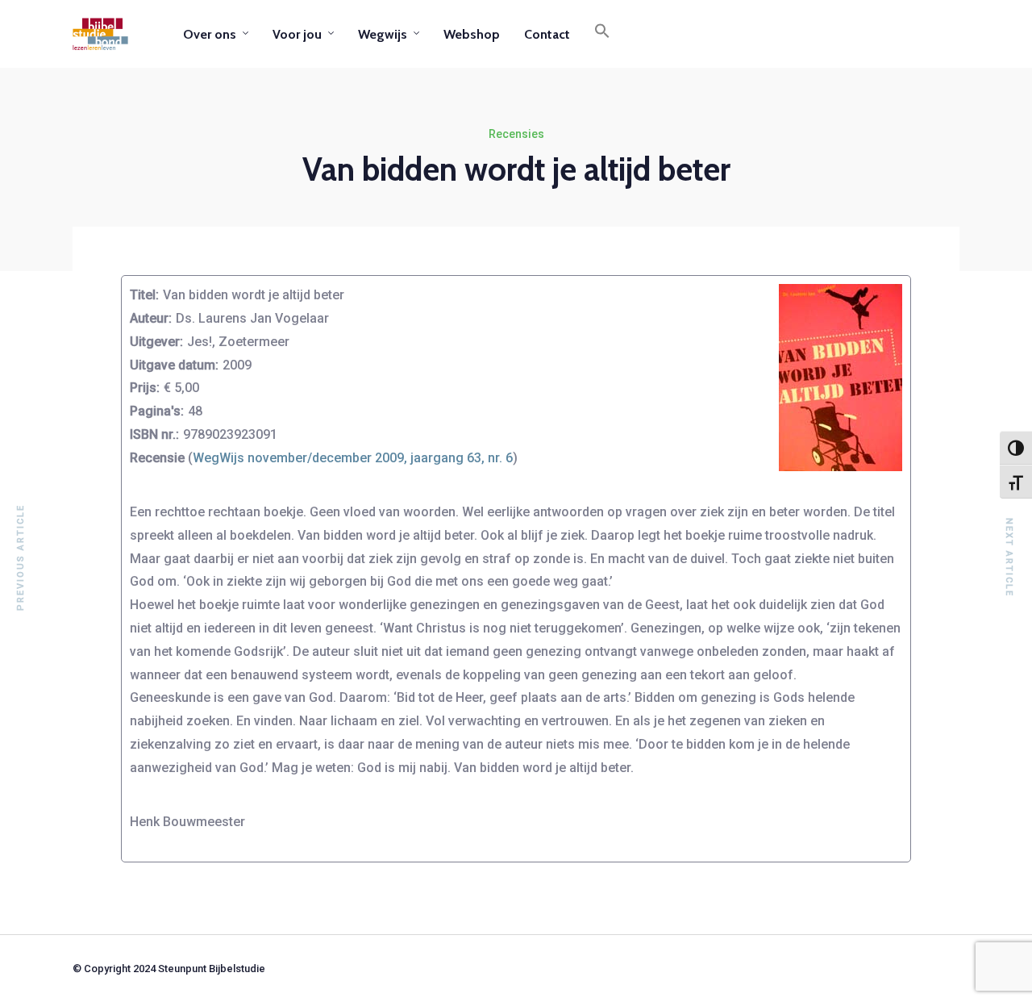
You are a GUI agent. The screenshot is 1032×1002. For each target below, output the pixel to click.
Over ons (209, 34)
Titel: (144, 295)
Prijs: (145, 387)
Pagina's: (157, 411)
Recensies (516, 133)
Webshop (471, 34)
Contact (547, 34)
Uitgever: (156, 341)
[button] (602, 34)
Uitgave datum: (174, 365)
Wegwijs (382, 34)
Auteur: (151, 318)
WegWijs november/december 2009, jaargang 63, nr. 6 (353, 458)
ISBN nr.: (154, 434)
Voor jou (297, 34)
